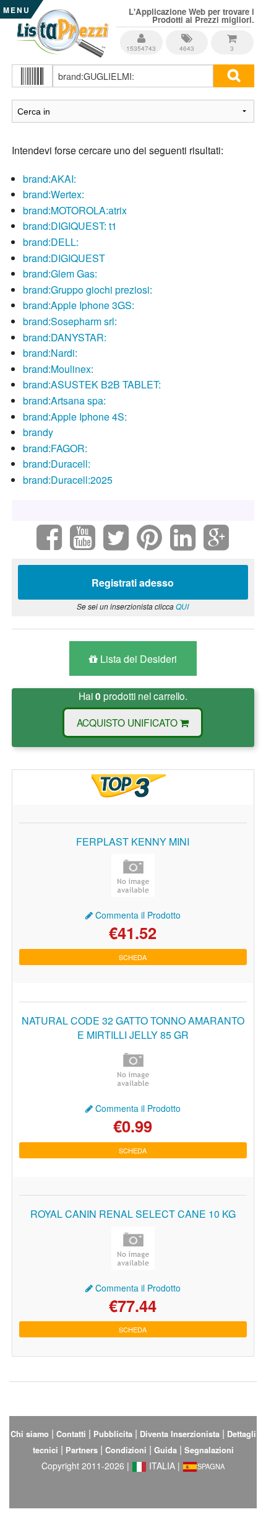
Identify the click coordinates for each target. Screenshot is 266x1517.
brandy (38, 432)
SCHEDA (133, 957)
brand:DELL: (51, 242)
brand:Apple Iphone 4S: (75, 416)
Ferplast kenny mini (132, 841)
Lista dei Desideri (137, 659)
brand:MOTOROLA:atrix (75, 210)
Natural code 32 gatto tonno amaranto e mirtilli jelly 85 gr (133, 1027)
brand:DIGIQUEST (64, 258)
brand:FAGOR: (55, 448)
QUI (182, 606)
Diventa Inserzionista (180, 1434)
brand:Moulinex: (58, 369)
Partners (82, 1450)
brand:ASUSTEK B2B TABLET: (92, 384)
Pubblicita (112, 1434)
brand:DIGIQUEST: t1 (70, 226)
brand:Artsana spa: (64, 400)
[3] (232, 33)
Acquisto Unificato (128, 722)
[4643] (187, 33)
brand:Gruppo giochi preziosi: (87, 289)
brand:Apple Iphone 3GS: (78, 305)
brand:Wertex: (53, 194)
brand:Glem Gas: (60, 273)
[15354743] (142, 33)
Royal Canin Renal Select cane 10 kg (133, 1214)
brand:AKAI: (49, 179)
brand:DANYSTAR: (64, 337)
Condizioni (126, 1450)
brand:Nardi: (50, 353)
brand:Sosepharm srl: (70, 321)
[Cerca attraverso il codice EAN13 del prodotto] (32, 75)
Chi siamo (30, 1434)
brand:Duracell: (56, 464)
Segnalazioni (209, 1450)
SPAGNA (211, 1466)
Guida (165, 1450)
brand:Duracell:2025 (68, 480)
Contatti (71, 1434)
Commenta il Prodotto (137, 915)
